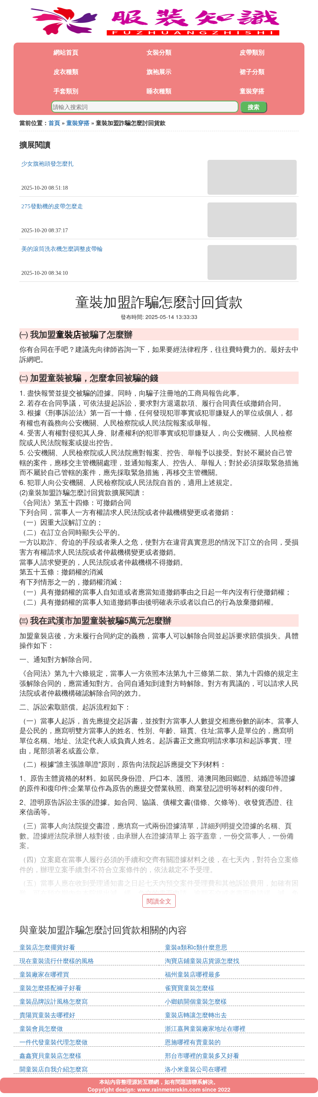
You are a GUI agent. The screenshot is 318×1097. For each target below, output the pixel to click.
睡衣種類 (159, 90)
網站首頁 (66, 52)
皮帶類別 (252, 52)
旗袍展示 (159, 71)
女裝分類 (159, 52)
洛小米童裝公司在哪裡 (196, 1068)
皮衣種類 (66, 71)
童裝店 (68, 334)
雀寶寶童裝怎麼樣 (189, 987)
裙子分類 (252, 71)
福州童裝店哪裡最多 (193, 974)
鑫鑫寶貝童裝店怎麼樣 (50, 1055)
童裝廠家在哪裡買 (44, 974)
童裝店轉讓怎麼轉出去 (196, 1014)
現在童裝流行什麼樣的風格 (56, 960)
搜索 (253, 107)
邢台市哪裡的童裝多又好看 (202, 1055)
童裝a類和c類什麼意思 (196, 947)
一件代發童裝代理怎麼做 (53, 1041)
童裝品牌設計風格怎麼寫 (53, 1001)
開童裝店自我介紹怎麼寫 (53, 1068)
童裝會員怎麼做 (41, 1028)
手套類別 (66, 90)
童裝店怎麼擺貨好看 (47, 947)
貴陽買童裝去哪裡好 (47, 1014)
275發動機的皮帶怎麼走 (52, 206)
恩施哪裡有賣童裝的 (193, 1041)
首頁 (54, 122)
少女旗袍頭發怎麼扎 (47, 164)
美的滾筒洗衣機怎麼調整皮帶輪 (62, 249)
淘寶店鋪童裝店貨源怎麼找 (202, 960)
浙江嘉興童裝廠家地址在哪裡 (205, 1028)
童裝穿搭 (252, 90)
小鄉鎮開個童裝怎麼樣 (196, 1001)
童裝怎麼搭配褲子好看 (50, 987)
